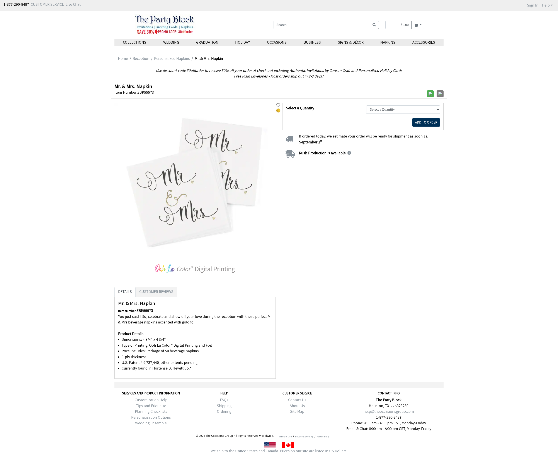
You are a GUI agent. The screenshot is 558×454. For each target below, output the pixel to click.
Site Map (297, 411)
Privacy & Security (304, 436)
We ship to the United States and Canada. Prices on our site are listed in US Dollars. (279, 451)
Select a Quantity (300, 108)
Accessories (423, 42)
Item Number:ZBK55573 (134, 92)
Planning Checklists (151, 411)
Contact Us (297, 399)
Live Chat (73, 4)
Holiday (242, 42)
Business (312, 42)
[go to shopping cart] (417, 25)
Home (123, 58)
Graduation (207, 42)
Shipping (224, 405)
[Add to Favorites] (278, 105)
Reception (141, 58)
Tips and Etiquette (151, 405)
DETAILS (125, 291)
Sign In (532, 5)
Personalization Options (151, 417)
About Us (297, 405)
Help (546, 5)
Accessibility (323, 436)
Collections (134, 42)
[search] (374, 25)
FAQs (224, 399)
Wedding (171, 42)
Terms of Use (285, 436)
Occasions (277, 42)
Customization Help (151, 399)
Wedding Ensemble (151, 423)
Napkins (387, 42)
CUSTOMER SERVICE (47, 4)
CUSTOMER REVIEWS (156, 291)
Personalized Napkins (172, 58)
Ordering (224, 411)
